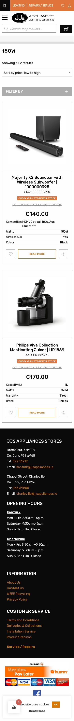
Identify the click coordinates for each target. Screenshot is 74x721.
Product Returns (19, 637)
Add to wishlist (10, 253)
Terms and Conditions (23, 620)
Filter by (14, 91)
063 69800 (21, 488)
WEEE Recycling (18, 594)
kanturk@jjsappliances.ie (34, 467)
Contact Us (15, 588)
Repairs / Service (41, 5)
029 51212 (20, 461)
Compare (63, 254)
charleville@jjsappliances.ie (36, 494)
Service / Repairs (21, 647)
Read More (37, 711)
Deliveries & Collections (24, 626)
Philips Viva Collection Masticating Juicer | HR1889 (37, 347)
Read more (37, 253)
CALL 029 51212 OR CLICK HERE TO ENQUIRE (37, 204)
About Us (14, 582)
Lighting (19, 5)
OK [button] (55, 704)
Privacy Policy (17, 599)
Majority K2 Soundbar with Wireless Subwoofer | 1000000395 (37, 182)
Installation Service (21, 631)
